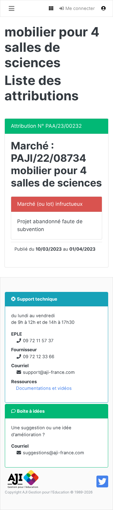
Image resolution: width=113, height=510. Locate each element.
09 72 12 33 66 (38, 356)
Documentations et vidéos (44, 388)
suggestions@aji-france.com (53, 452)
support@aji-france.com (49, 372)
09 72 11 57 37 (38, 340)
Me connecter (79, 8)
